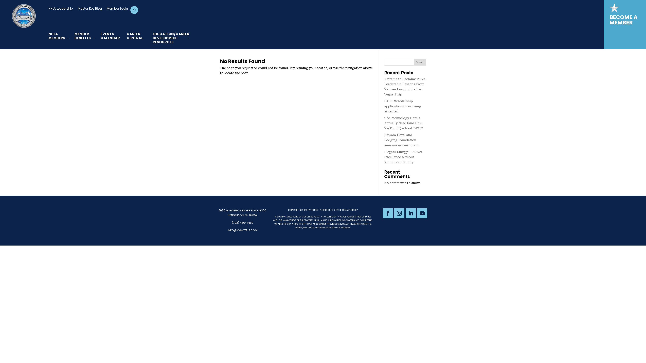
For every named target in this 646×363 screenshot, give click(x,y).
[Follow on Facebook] (388, 213)
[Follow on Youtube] (422, 213)
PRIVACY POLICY (350, 210)
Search (420, 62)
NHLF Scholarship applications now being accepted (402, 106)
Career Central (135, 36)
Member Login (117, 8)
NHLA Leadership (60, 8)
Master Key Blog (90, 8)
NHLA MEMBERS (56, 36)
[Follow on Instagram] (399, 213)
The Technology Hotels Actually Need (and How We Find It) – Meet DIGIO (403, 123)
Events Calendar (110, 36)
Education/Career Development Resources (171, 38)
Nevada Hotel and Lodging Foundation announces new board (401, 140)
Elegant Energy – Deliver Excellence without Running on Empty (403, 157)
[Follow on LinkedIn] (411, 213)
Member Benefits (83, 36)
